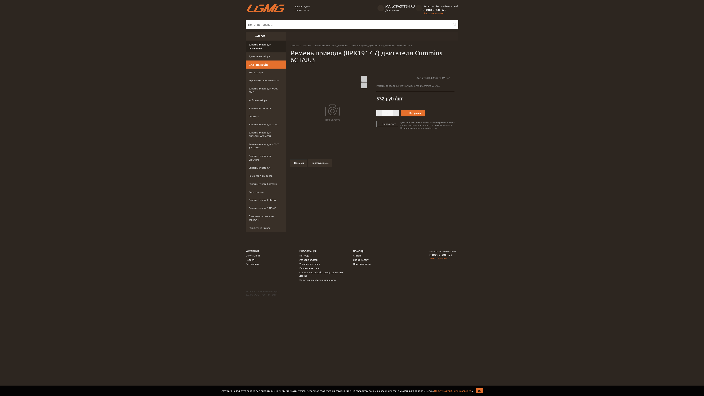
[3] (385, 77)
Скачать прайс (258, 64)
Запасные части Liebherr (262, 199)
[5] (392, 77)
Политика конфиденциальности (453, 390)
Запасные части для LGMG (263, 124)
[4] (388, 77)
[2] (381, 77)
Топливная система (260, 108)
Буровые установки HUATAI (264, 80)
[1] (378, 77)
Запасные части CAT (260, 167)
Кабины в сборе (258, 100)
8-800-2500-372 (434, 9)
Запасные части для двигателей (260, 46)
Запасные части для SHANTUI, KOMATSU (260, 134)
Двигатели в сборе (259, 56)
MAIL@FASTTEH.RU (400, 6)
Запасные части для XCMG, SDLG (264, 90)
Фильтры (254, 116)
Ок (479, 390)
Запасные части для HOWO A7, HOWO (264, 146)
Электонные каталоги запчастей (261, 217)
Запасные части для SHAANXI (260, 157)
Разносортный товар (261, 175)
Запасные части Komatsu (263, 183)
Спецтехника (256, 191)
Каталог (260, 36)
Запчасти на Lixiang (260, 227)
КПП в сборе (256, 72)
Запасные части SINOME (262, 208)
